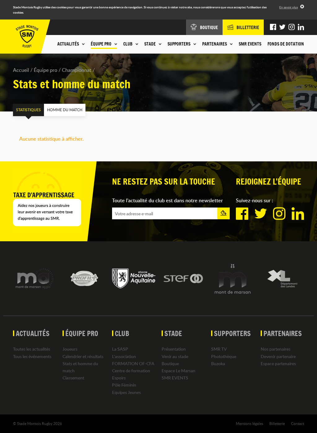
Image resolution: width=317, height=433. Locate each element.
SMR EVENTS (250, 44)
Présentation (174, 349)
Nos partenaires (275, 349)
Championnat (76, 70)
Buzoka (218, 363)
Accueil (21, 70)
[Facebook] (273, 27)
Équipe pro (45, 70)
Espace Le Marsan (178, 371)
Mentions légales (249, 423)
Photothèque (223, 356)
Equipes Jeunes (126, 392)
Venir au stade (175, 356)
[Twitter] (282, 27)
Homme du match (64, 109)
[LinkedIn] (301, 27)
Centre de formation (131, 371)
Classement (73, 378)
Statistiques (28, 109)
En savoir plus (288, 7)
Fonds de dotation (285, 44)
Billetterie (277, 423)
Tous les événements (32, 356)
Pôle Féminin (124, 385)
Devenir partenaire (278, 356)
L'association (124, 356)
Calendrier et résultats (83, 356)
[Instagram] (292, 27)
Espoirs (119, 378)
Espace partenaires (278, 363)
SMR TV (219, 349)
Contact (297, 423)
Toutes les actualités (31, 349)
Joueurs (70, 349)
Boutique (170, 363)
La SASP (120, 349)
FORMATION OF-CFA (133, 363)
